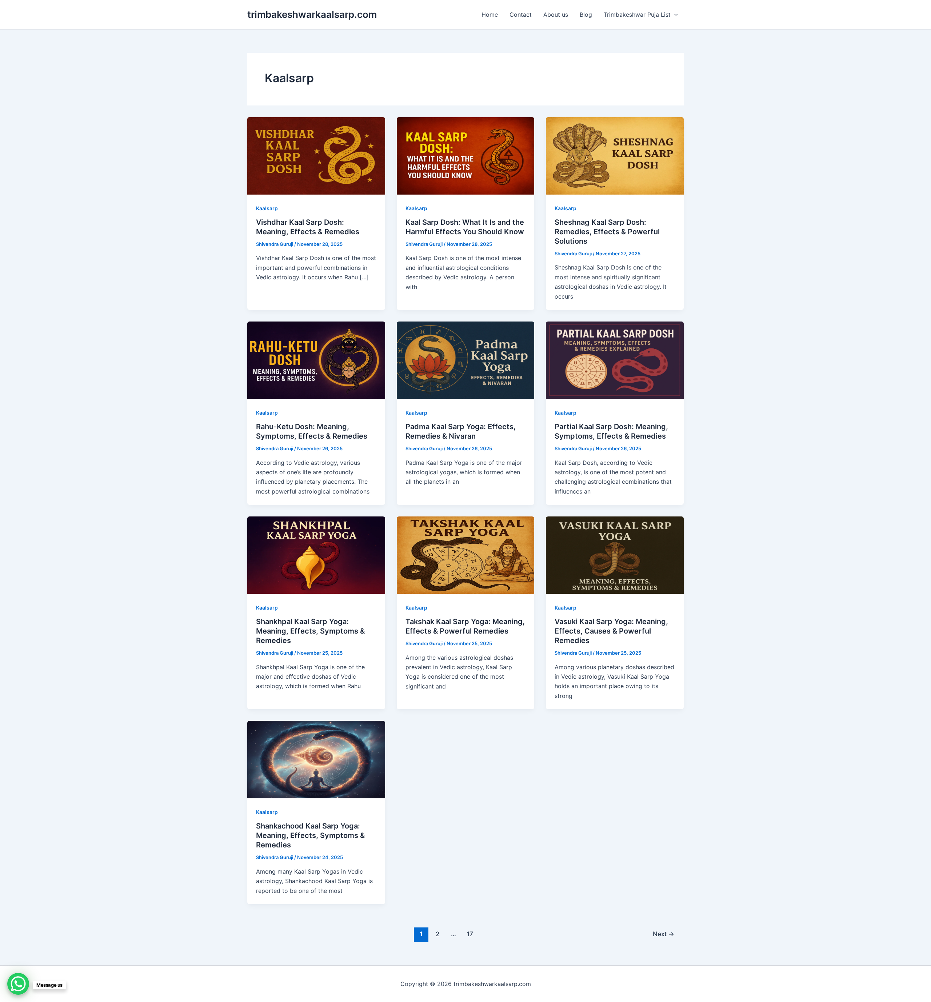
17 (470, 934)
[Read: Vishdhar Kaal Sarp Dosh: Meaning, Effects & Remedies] (316, 155)
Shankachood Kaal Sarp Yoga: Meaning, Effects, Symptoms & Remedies (310, 835)
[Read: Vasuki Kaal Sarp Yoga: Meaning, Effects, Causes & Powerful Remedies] (615, 554)
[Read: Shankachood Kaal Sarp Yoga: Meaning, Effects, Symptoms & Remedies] (316, 759)
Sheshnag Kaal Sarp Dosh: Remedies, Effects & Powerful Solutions (607, 231)
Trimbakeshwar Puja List (637, 14)
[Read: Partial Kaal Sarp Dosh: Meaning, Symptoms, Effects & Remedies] (615, 359)
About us (555, 14)
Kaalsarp (267, 208)
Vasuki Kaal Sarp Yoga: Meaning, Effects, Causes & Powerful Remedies (611, 631)
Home (490, 14)
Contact (521, 14)
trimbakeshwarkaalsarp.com (312, 14)
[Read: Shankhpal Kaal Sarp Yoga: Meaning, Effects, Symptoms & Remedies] (316, 554)
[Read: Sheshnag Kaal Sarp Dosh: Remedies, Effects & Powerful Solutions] (615, 155)
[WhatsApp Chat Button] (18, 984)
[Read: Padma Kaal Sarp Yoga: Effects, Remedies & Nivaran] (466, 359)
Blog (586, 14)
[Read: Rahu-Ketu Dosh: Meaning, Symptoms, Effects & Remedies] (316, 359)
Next (663, 934)
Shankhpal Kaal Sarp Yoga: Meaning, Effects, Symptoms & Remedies (310, 631)
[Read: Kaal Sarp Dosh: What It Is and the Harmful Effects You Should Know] (466, 155)
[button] (674, 14)
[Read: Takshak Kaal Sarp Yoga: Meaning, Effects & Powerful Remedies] (466, 554)
